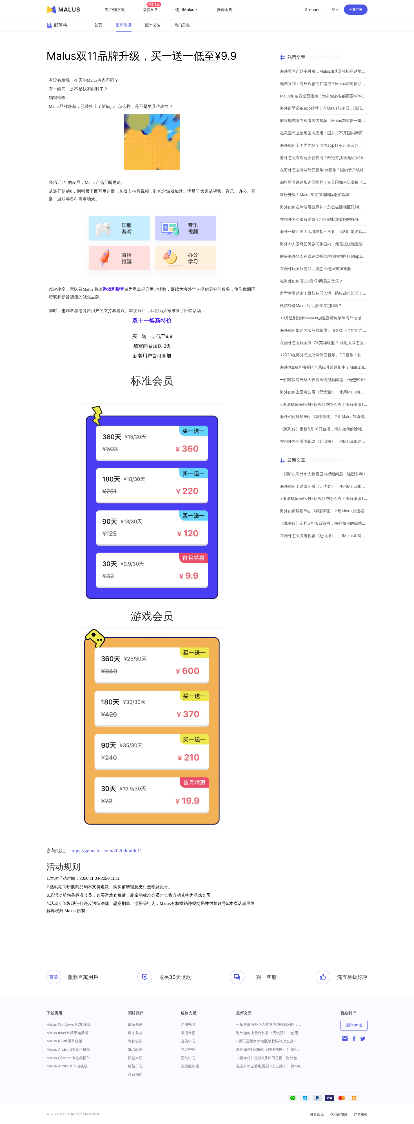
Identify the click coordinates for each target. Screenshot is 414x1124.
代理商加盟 (338, 1114)
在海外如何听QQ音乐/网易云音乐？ (311, 281)
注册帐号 (188, 1024)
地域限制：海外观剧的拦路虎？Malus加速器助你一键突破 (324, 83)
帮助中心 (188, 1058)
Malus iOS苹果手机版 (64, 1041)
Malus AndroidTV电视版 (67, 1066)
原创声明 (135, 1058)
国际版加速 (190, 1066)
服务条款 (135, 1032)
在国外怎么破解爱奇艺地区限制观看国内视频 (319, 219)
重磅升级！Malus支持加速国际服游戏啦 (315, 194)
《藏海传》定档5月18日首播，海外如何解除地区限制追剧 (324, 428)
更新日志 (135, 1066)
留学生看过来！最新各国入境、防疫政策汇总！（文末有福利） (324, 293)
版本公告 (153, 25)
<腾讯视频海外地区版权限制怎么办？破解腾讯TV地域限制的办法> (324, 404)
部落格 (60, 25)
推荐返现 (317, 1114)
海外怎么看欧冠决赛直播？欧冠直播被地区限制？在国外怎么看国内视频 (324, 157)
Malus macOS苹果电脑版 (67, 1032)
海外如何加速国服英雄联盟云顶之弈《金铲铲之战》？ (324, 330)
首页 (98, 25)
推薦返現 (225, 9)
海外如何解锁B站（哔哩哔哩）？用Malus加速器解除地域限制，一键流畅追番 (324, 416)
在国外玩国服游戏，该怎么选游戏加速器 (315, 268)
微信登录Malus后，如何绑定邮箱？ (311, 305)
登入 (335, 9)
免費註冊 (355, 9)
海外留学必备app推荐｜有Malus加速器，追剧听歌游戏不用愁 (324, 108)
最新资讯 (124, 25)
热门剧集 (182, 25)
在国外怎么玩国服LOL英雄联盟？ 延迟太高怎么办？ (324, 342)
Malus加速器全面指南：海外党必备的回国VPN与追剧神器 (324, 96)
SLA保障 (135, 1049)
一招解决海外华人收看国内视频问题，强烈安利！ (323, 379)
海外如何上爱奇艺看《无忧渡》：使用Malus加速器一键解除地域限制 (324, 391)
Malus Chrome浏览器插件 (68, 1058)
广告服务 (361, 1114)
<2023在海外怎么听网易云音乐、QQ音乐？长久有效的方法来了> (324, 354)
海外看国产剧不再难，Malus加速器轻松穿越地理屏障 (324, 71)
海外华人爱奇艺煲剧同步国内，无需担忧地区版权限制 (324, 243)
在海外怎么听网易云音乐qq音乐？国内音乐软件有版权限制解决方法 (324, 169)
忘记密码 (188, 1049)
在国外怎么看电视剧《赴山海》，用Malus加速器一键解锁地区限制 (324, 441)
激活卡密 (188, 1032)
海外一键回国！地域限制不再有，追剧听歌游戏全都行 (324, 231)
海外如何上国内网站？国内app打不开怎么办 (319, 145)
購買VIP (151, 9)
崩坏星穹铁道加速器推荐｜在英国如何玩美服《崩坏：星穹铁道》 (324, 182)
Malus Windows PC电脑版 (68, 1024)
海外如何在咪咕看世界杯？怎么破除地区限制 (319, 206)
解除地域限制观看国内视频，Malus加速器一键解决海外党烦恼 (324, 120)
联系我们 (135, 1074)
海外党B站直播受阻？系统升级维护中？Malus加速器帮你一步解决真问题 (324, 367)
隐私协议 (135, 1041)
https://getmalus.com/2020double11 (106, 850)
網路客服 (354, 1025)
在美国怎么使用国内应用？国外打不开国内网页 (321, 132)
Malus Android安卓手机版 (68, 1049)
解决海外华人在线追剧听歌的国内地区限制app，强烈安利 (324, 256)
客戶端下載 (115, 9)
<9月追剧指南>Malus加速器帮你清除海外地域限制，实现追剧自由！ (324, 317)
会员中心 (188, 1041)
